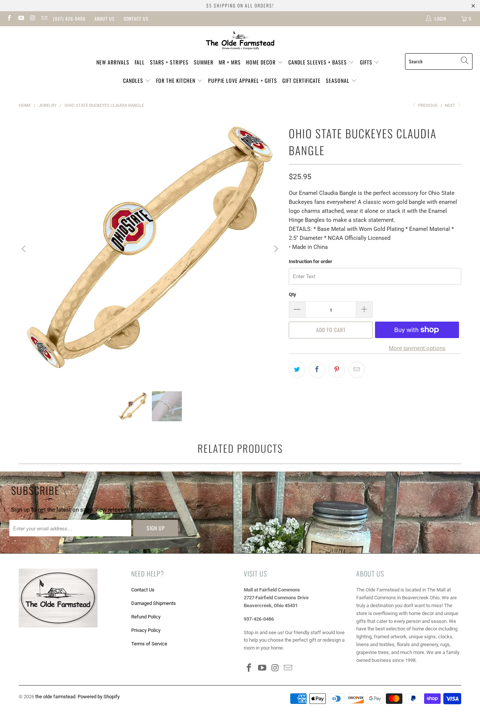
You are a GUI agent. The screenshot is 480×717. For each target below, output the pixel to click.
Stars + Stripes (169, 62)
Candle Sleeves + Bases (318, 62)
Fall (140, 62)
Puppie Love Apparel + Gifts (242, 80)
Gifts (367, 62)
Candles (134, 80)
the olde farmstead (55, 696)
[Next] (276, 249)
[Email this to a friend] (356, 369)
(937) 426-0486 (69, 18)
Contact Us (136, 18)
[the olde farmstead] (240, 41)
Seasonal (338, 80)
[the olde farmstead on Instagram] (32, 18)
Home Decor (261, 62)
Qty (292, 294)
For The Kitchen (176, 80)
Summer (203, 62)
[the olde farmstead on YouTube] (20, 18)
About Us (104, 18)
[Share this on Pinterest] (336, 369)
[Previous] (24, 249)
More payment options (417, 348)
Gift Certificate (301, 80)
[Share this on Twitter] (297, 369)
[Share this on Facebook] (317, 369)
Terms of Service (149, 644)
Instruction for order (310, 261)
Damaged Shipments (153, 603)
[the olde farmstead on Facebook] (9, 18)
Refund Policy (145, 617)
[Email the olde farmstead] (44, 18)
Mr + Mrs (230, 62)
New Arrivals (112, 62)
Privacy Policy (145, 630)
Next (450, 105)
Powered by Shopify (99, 696)
